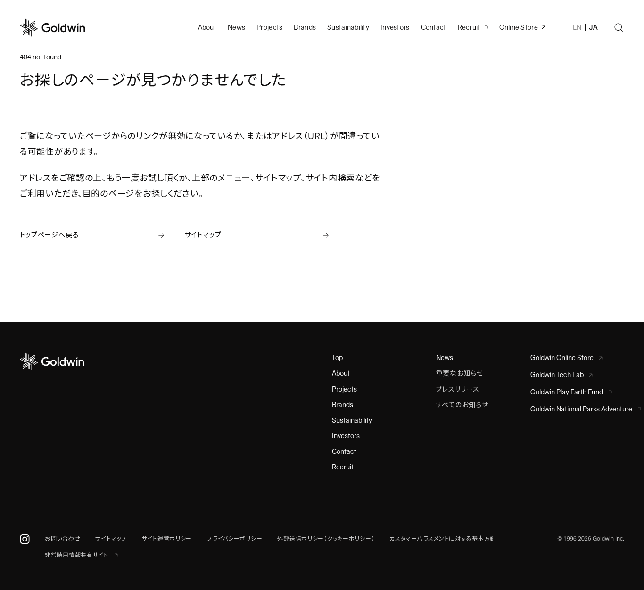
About (341, 373)
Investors (395, 27)
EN (577, 27)
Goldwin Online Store (562, 357)
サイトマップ (110, 538)
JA (593, 27)
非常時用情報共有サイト (77, 555)
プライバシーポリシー (234, 538)
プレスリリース (457, 389)
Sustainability (348, 27)
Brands (305, 27)
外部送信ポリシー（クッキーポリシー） (325, 538)
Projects (269, 27)
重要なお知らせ (459, 373)
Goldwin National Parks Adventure (581, 409)
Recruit (469, 27)
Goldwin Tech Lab (557, 374)
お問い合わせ (62, 538)
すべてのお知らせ (462, 405)
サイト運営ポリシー (167, 538)
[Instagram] (25, 538)
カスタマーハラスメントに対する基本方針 (442, 538)
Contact (344, 451)
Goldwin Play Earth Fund (566, 392)
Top (337, 357)
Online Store (518, 27)
